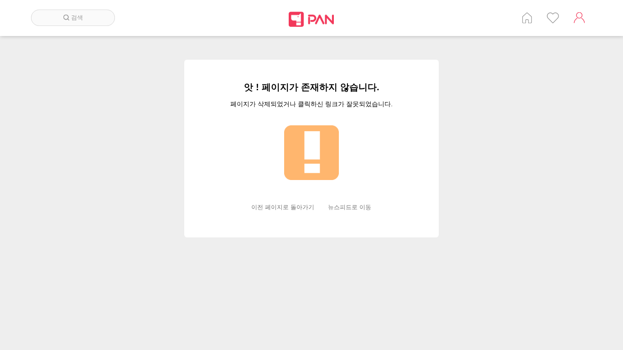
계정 (579, 17)
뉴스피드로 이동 (349, 207)
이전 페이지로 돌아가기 (282, 207)
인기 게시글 (553, 17)
